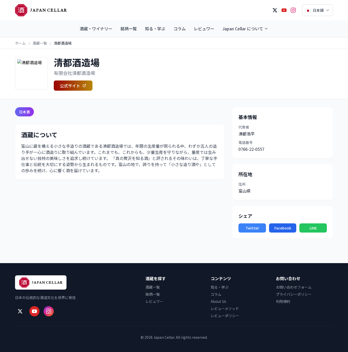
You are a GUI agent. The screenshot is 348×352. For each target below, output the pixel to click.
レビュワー (204, 28)
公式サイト (70, 86)
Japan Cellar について (242, 28)
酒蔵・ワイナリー (96, 28)
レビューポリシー (225, 315)
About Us (218, 301)
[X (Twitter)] (274, 10)
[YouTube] (284, 10)
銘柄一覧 (129, 28)
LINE (313, 228)
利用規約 (283, 301)
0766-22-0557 (251, 149)
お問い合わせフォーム (294, 287)
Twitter (252, 228)
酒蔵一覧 (40, 43)
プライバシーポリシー (294, 294)
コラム (179, 28)
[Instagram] (293, 10)
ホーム (20, 43)
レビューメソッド (225, 308)
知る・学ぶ (155, 28)
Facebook (282, 228)
